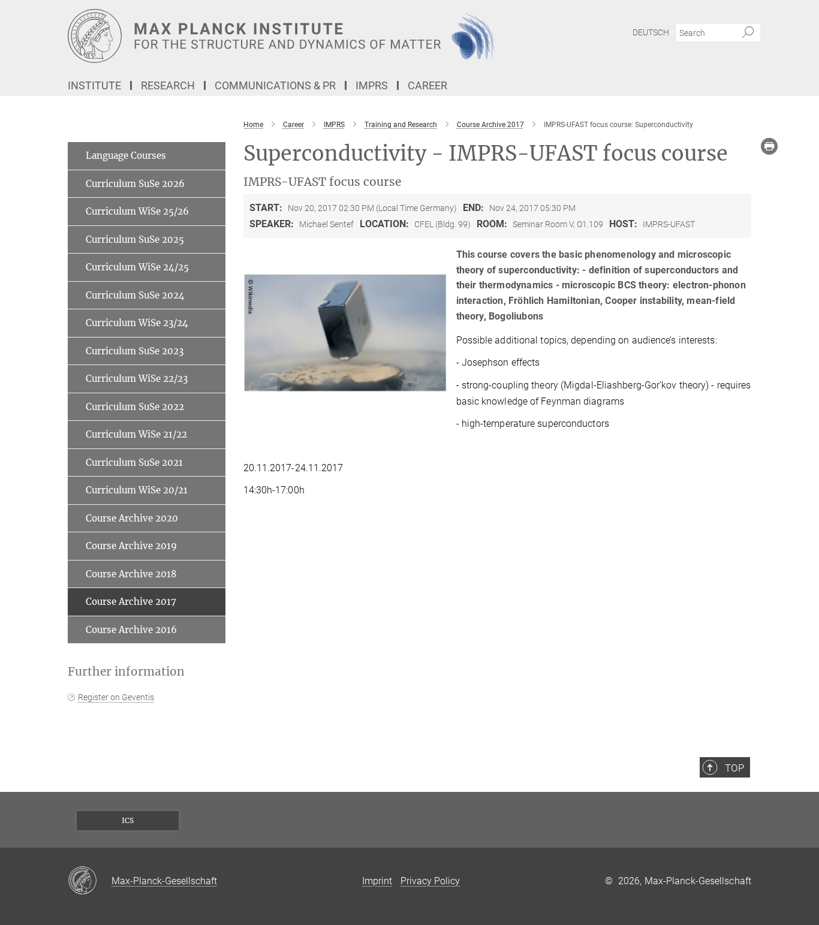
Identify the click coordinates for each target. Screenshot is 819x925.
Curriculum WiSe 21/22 (136, 434)
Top (734, 768)
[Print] (769, 146)
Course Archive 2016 (131, 629)
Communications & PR (275, 85)
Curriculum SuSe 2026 (135, 183)
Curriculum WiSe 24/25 (137, 267)
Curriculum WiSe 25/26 (137, 211)
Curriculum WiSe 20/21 (137, 490)
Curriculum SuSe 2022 (135, 406)
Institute (94, 85)
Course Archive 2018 (131, 574)
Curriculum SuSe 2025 (135, 239)
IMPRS (372, 85)
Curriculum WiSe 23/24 (137, 323)
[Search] (748, 33)
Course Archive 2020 (132, 518)
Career (427, 85)
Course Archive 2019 (131, 546)
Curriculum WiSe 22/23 (137, 378)
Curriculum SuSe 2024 (135, 295)
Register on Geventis (116, 697)
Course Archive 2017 (131, 601)
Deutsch (651, 32)
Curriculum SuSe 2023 (134, 351)
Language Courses (126, 155)
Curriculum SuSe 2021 (134, 462)
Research (168, 85)
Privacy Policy (430, 881)
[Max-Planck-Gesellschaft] (90, 881)
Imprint (377, 881)
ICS (128, 820)
